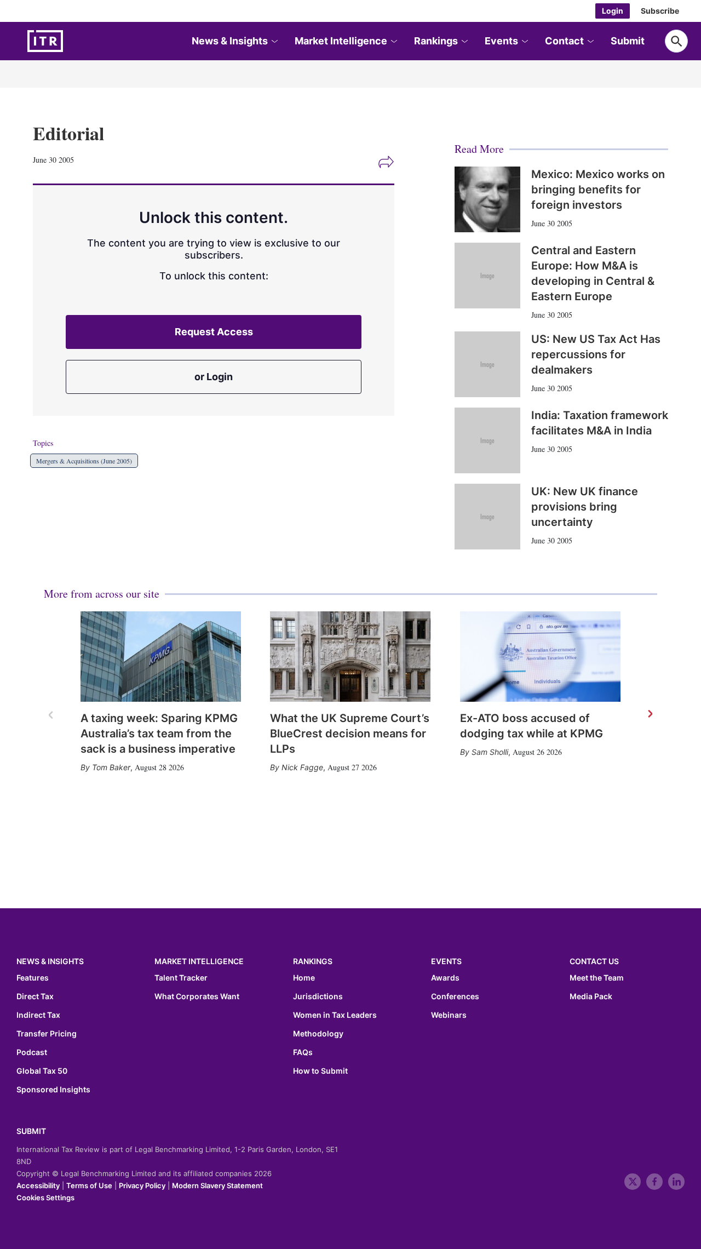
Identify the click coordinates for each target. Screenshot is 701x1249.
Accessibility (38, 1185)
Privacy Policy (142, 1185)
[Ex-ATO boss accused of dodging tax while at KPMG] (540, 656)
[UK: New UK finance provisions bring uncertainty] (487, 516)
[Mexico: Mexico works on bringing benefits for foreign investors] (487, 199)
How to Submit (320, 1071)
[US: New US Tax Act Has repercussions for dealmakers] (487, 364)
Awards (445, 978)
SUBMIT (31, 1131)
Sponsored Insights (53, 1089)
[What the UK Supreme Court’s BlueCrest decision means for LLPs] (350, 656)
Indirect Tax (38, 1015)
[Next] (649, 714)
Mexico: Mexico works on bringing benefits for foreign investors (598, 189)
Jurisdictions (318, 996)
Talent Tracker (181, 978)
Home (304, 978)
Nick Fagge (302, 767)
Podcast (31, 1052)
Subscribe (660, 10)
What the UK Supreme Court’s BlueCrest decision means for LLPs (349, 733)
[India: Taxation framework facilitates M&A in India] (487, 440)
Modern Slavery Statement (217, 1185)
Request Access (214, 331)
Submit (628, 41)
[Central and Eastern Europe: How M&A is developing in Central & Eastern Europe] (487, 275)
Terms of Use (89, 1185)
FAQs (303, 1052)
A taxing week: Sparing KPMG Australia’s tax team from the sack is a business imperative (159, 733)
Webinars (449, 1015)
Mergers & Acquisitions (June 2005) (84, 460)
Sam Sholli (490, 752)
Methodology (318, 1034)
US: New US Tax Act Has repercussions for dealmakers (595, 354)
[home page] (71, 41)
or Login (213, 376)
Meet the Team (597, 978)
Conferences (455, 996)
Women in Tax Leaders (335, 1015)
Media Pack (591, 996)
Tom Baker (111, 767)
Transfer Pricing (46, 1034)
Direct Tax (35, 996)
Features (32, 978)
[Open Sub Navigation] (274, 41)
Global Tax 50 (41, 1071)
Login (612, 10)
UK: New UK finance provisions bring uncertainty (584, 507)
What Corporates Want (196, 996)
